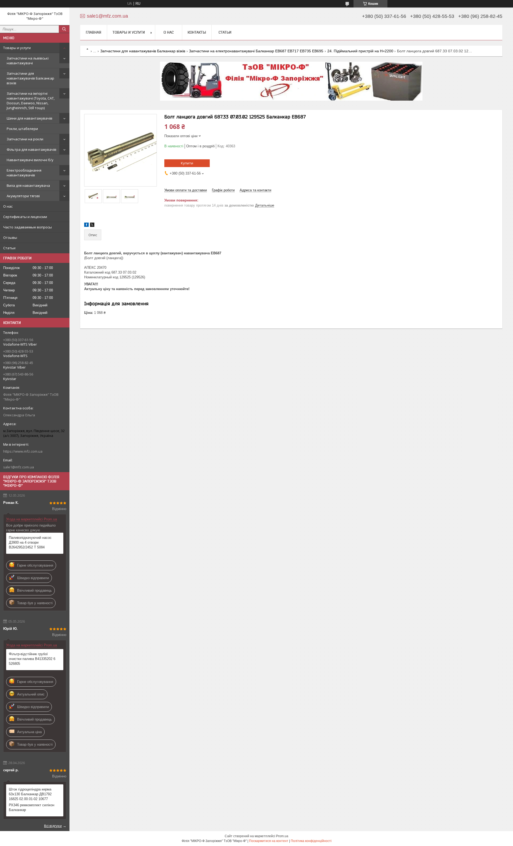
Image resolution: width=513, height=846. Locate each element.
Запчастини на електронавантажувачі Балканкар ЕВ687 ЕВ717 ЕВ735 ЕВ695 (256, 51)
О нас (8, 206)
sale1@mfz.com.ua (18, 467)
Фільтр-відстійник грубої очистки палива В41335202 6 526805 (32, 659)
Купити (187, 163)
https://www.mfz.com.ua (22, 451)
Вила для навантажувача (28, 185)
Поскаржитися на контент (268, 841)
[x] (92, 226)
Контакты (197, 32)
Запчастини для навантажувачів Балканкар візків (30, 78)
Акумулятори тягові (23, 195)
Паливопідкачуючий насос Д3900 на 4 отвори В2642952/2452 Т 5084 (30, 542)
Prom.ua (282, 836)
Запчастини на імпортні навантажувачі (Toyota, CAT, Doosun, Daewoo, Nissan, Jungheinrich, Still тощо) (31, 100)
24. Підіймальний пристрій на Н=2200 (360, 51)
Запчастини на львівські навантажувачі (28, 60)
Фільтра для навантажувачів (31, 149)
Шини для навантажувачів (29, 118)
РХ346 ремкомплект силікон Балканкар (31, 807)
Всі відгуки (53, 825)
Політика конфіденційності (311, 841)
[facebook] (86, 226)
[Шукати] (64, 29)
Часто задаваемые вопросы (27, 227)
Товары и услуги (17, 47)
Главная (93, 32)
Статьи (9, 248)
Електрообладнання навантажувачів (24, 172)
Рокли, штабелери (22, 128)
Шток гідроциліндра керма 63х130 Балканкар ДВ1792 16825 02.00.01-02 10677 (30, 794)
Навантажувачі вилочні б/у (30, 159)
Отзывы (10, 237)
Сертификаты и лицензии (25, 216)
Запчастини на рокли (25, 139)
